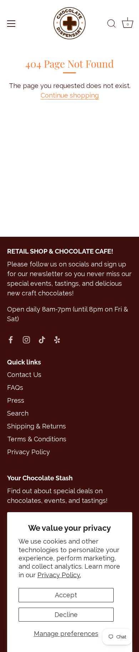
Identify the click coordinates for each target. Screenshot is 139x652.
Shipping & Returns (36, 426)
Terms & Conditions (36, 439)
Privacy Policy (28, 452)
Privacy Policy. (59, 575)
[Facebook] (10, 339)
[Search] (111, 25)
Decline (66, 614)
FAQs (15, 387)
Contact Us (24, 374)
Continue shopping (70, 95)
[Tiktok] (42, 339)
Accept (66, 595)
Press (15, 400)
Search (18, 413)
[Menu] (11, 23)
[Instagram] (26, 339)
